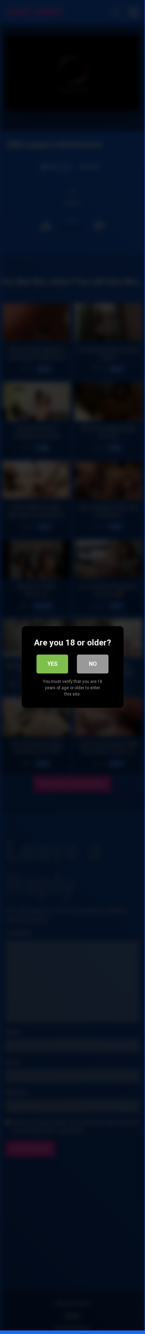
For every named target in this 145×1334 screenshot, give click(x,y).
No (93, 664)
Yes (52, 664)
